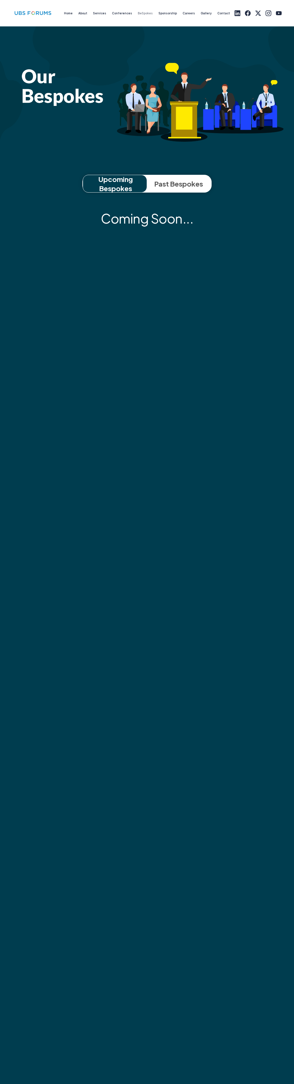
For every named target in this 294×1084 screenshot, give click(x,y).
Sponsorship (167, 13)
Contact (223, 13)
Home (68, 13)
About (82, 13)
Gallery (206, 13)
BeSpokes (145, 13)
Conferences (122, 13)
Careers (189, 13)
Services (99, 13)
